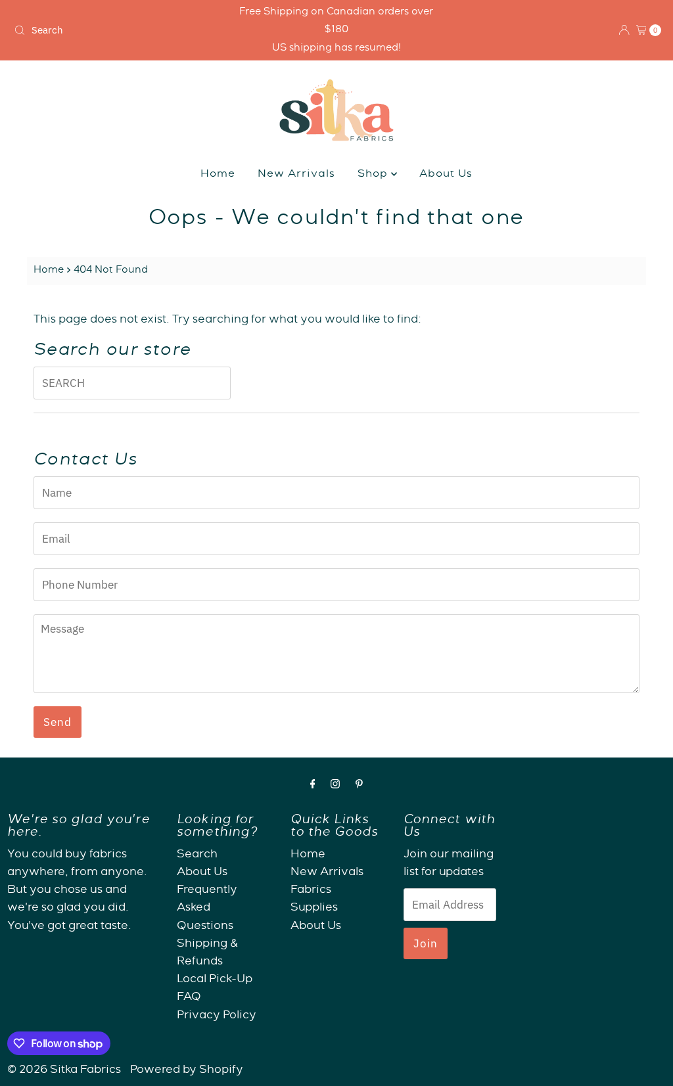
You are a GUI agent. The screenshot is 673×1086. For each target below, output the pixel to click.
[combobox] (114, 30)
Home (217, 175)
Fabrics (310, 890)
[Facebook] (312, 786)
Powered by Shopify (186, 1070)
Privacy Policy (216, 1016)
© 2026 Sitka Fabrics (64, 1070)
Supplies (314, 908)
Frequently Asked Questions (207, 908)
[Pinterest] (359, 786)
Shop (374, 175)
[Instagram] (335, 786)
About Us (446, 175)
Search (197, 855)
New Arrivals (296, 175)
